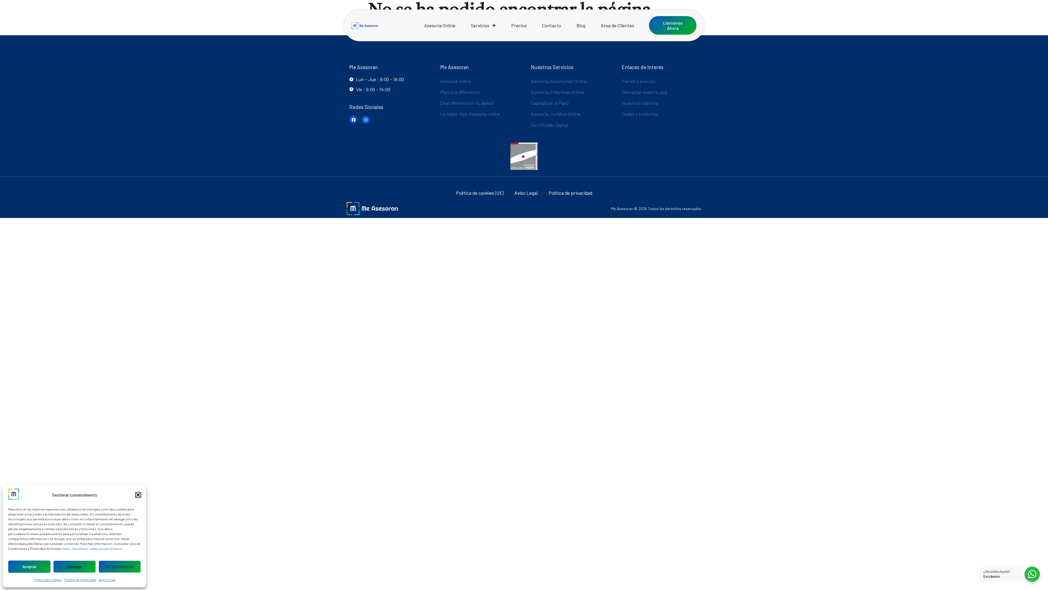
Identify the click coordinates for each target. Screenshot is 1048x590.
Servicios (480, 25)
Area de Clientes (617, 25)
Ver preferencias (119, 566)
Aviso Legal (107, 580)
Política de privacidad (80, 580)
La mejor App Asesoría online (470, 114)
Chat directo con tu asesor (467, 103)
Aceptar (29, 566)
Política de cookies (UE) (480, 193)
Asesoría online (455, 81)
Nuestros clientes (640, 103)
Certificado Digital (549, 125)
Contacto (551, 25)
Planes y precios (638, 81)
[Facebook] (353, 120)
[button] (138, 495)
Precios (519, 25)
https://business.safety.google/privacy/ (92, 548)
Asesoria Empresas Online (557, 92)
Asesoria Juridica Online (555, 114)
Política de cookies (48, 580)
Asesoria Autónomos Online (559, 81)
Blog (580, 25)
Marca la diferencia (460, 92)
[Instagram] (366, 120)
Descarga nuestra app (644, 92)
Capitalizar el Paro (550, 103)
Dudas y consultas (640, 114)
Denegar (74, 566)
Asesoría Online (439, 25)
